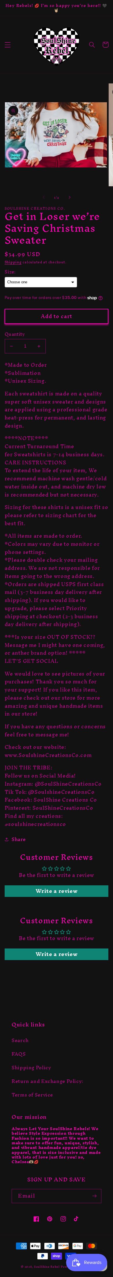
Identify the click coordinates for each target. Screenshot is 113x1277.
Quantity (15, 334)
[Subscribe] (94, 1196)
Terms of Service (32, 1094)
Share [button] (19, 839)
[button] (7, 44)
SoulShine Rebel (47, 1266)
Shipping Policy (31, 1067)
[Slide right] (69, 197)
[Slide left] (43, 197)
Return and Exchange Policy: (47, 1081)
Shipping (13, 262)
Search (20, 1040)
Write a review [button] (57, 891)
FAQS (19, 1053)
